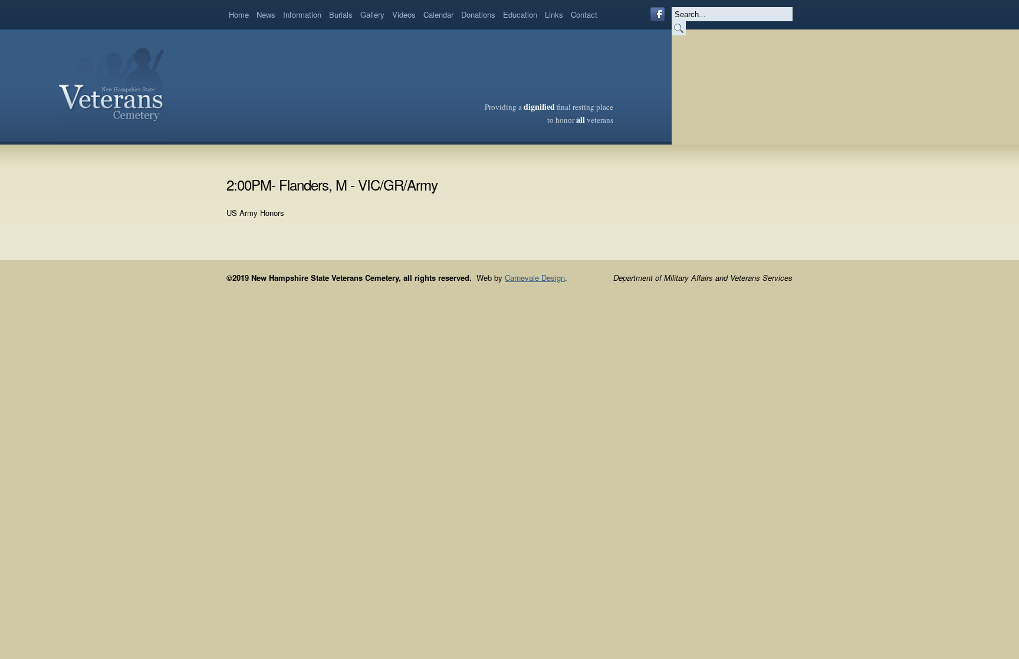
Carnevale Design (535, 277)
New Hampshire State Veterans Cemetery (112, 85)
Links (554, 14)
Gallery (372, 14)
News (266, 14)
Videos (404, 14)
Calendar (438, 14)
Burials (341, 14)
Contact (584, 14)
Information (302, 14)
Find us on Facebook (657, 14)
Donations (478, 14)
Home (239, 14)
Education (520, 14)
